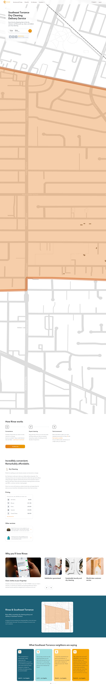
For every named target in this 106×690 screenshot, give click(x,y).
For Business (34, 2)
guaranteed (7, 589)
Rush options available (58, 438)
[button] (67, 436)
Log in (100, 2)
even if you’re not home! (18, 439)
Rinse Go (27, 2)
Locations (41, 2)
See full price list (10, 516)
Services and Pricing (17, 2)
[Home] (6, 2)
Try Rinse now (15, 446)
